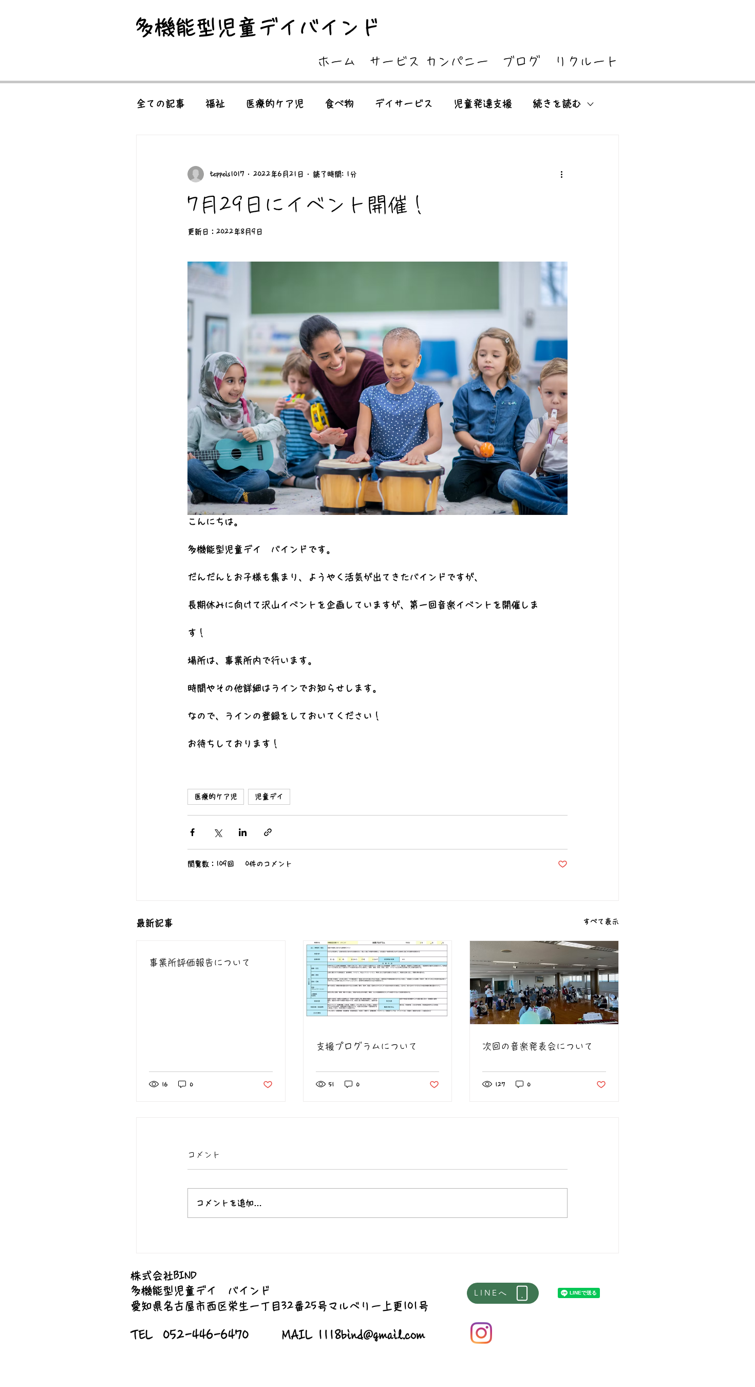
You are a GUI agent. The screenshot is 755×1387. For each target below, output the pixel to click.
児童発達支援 (483, 103)
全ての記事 (160, 103)
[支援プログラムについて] (378, 982)
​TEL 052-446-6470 (189, 1334)
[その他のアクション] (561, 174)
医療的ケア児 (275, 103)
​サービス (394, 61)
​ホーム (336, 61)
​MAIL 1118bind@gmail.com (353, 1334)
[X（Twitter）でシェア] (217, 832)
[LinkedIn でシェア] (243, 832)
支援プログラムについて (367, 1046)
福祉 (215, 103)
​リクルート (586, 61)
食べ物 (339, 103)
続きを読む (557, 103)
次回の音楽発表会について (537, 1046)
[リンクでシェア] (268, 832)
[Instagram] (481, 1333)
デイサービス (403, 103)
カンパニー (457, 61)
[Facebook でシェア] (192, 832)
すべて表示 (601, 921)
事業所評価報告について (200, 962)
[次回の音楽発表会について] (544, 982)
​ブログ (521, 61)
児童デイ (269, 796)
